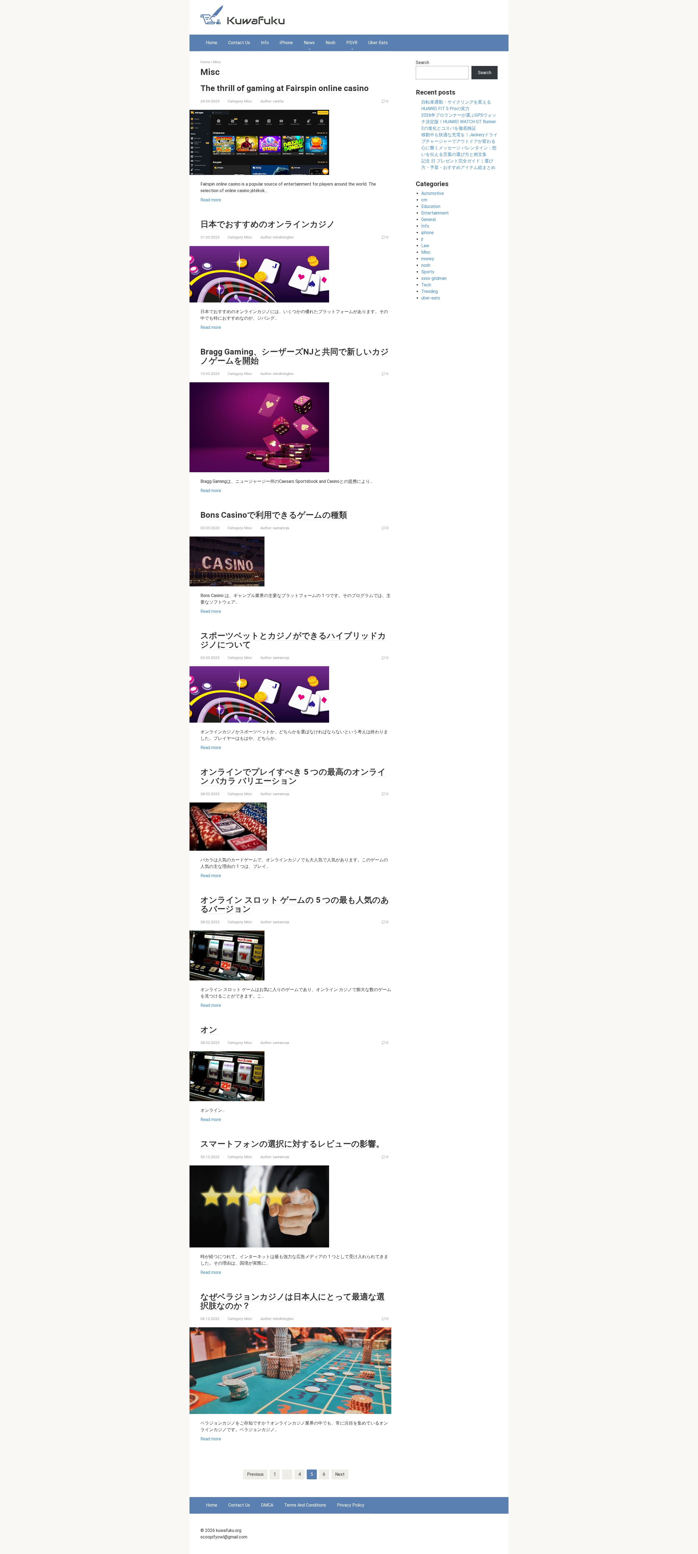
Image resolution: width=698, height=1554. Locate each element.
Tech (426, 284)
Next (340, 1474)
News (309, 42)
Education (430, 206)
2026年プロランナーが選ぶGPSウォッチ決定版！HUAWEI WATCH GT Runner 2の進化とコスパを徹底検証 (458, 122)
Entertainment (435, 213)
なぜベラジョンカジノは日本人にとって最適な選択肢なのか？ (292, 1301)
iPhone (286, 42)
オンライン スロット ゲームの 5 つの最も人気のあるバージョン (294, 904)
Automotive (432, 193)
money (427, 258)
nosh (425, 265)
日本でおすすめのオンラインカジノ (267, 224)
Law (425, 245)
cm (424, 199)
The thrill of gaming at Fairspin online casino (284, 88)
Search (422, 62)
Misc (217, 62)
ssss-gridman (434, 278)
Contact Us (239, 42)
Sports (427, 271)
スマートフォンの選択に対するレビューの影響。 (292, 1144)
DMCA (267, 1505)
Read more (210, 199)
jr (422, 239)
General (428, 219)
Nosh (330, 42)
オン (208, 1029)
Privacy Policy (350, 1505)
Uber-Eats (378, 42)
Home (211, 42)
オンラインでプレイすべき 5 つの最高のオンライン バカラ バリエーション (293, 776)
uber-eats (430, 298)
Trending (429, 291)
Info (265, 42)
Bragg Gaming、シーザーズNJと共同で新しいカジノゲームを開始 (294, 356)
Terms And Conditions (305, 1505)
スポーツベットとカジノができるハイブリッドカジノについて (293, 640)
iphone (427, 232)
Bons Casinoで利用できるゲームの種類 (273, 515)
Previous (255, 1474)
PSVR (351, 42)
